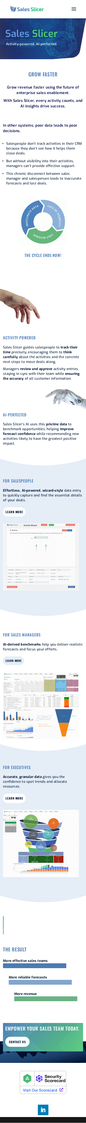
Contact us (17, 1041)
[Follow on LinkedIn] (43, 1110)
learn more (14, 512)
